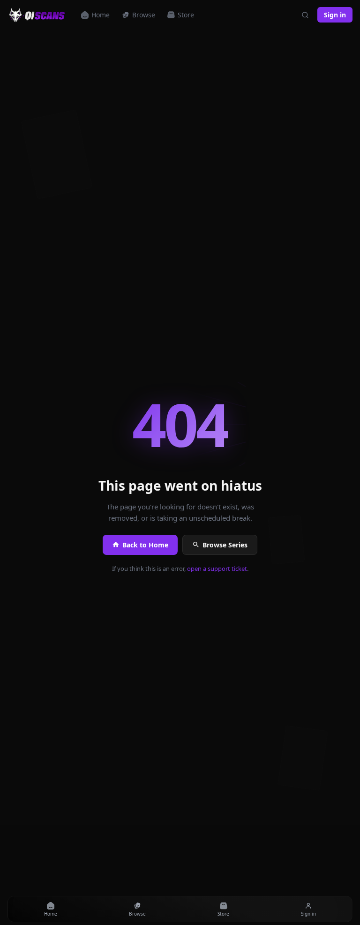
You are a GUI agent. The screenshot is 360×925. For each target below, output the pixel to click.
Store (186, 14)
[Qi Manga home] (38, 15)
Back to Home (145, 544)
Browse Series (225, 544)
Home (100, 14)
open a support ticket (217, 568)
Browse (143, 14)
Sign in (335, 14)
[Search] (305, 15)
